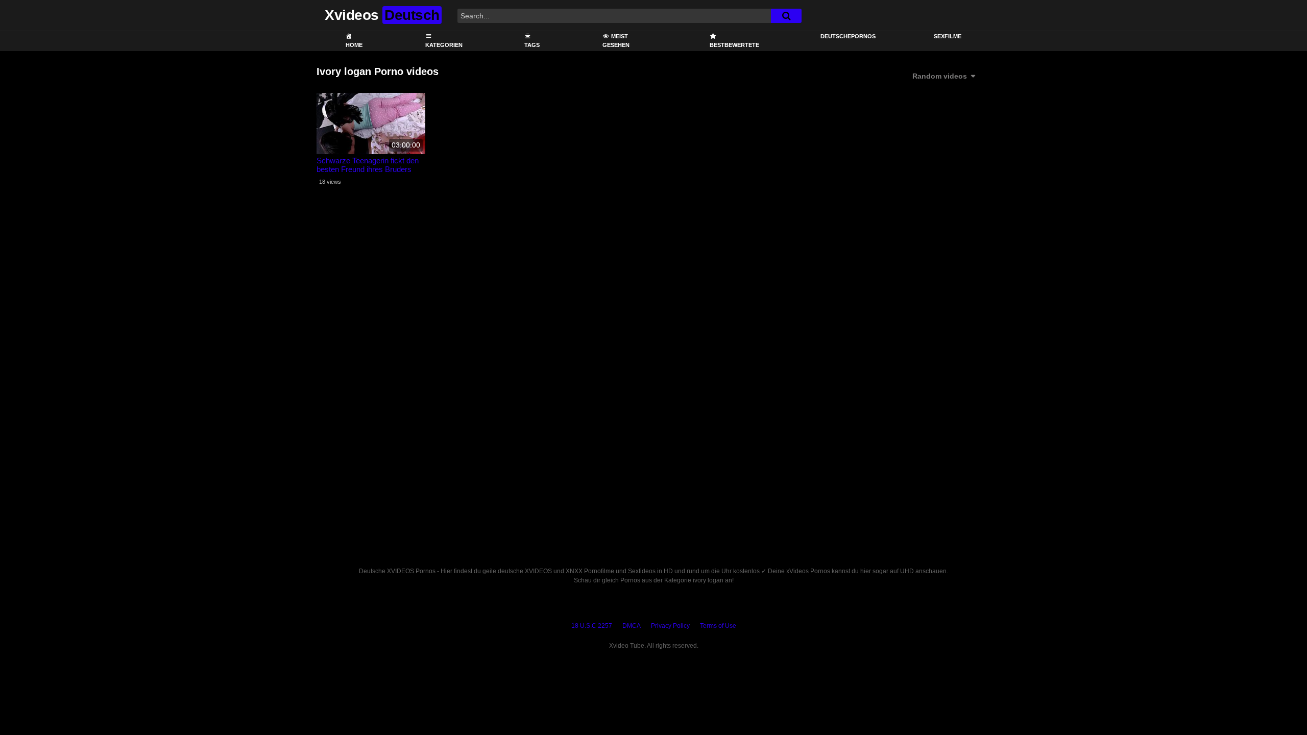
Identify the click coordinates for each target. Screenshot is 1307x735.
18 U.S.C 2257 (591, 625)
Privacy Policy (670, 625)
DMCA (631, 625)
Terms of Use (718, 625)
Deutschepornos (848, 36)
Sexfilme (947, 36)
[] (786, 16)
